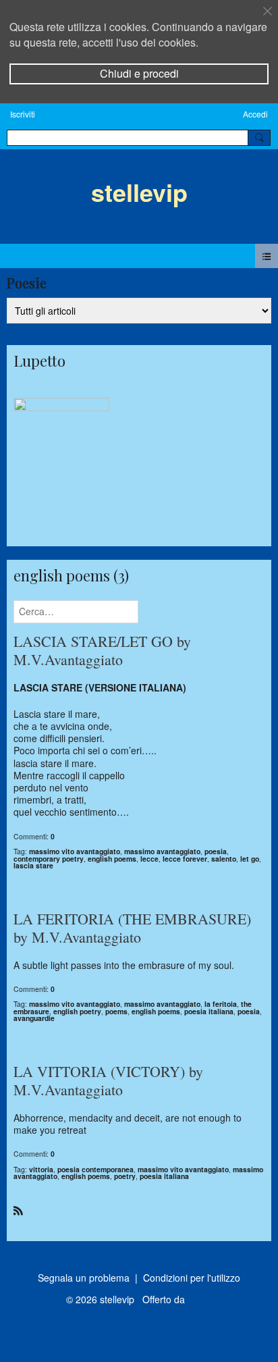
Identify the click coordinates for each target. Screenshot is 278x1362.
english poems (112, 859)
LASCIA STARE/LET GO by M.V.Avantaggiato (102, 650)
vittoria (41, 1169)
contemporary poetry (48, 859)
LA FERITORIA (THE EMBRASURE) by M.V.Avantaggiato (132, 928)
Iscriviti (22, 114)
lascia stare (33, 865)
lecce (149, 859)
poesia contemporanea (95, 1169)
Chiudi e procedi (139, 73)
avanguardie (34, 1018)
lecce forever (185, 859)
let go (249, 859)
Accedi (255, 114)
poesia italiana (208, 1011)
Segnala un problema (84, 1277)
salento (223, 859)
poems (116, 1011)
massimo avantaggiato (162, 851)
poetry (125, 1176)
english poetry (77, 1011)
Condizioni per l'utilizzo (191, 1277)
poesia (215, 851)
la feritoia (220, 1004)
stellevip (139, 191)
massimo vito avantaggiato (74, 851)
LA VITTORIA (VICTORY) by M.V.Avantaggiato (108, 1081)
